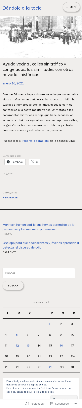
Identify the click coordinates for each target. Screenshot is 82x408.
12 (17, 345)
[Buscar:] (39, 273)
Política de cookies (43, 391)
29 (51, 367)
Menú (73, 7)
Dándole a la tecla (22, 8)
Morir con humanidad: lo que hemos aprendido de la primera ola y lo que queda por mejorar (38, 229)
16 (61, 345)
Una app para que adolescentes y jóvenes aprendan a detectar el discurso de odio (41, 247)
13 (28, 345)
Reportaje (10, 197)
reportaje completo (35, 141)
